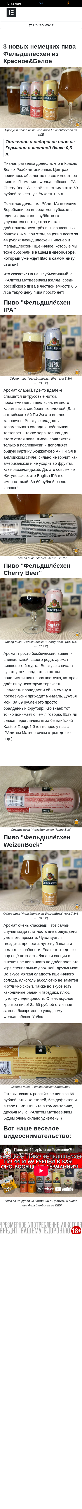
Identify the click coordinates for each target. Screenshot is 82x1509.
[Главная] (3, 3)
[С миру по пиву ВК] (41, 3)
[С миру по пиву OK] (68, 3)
